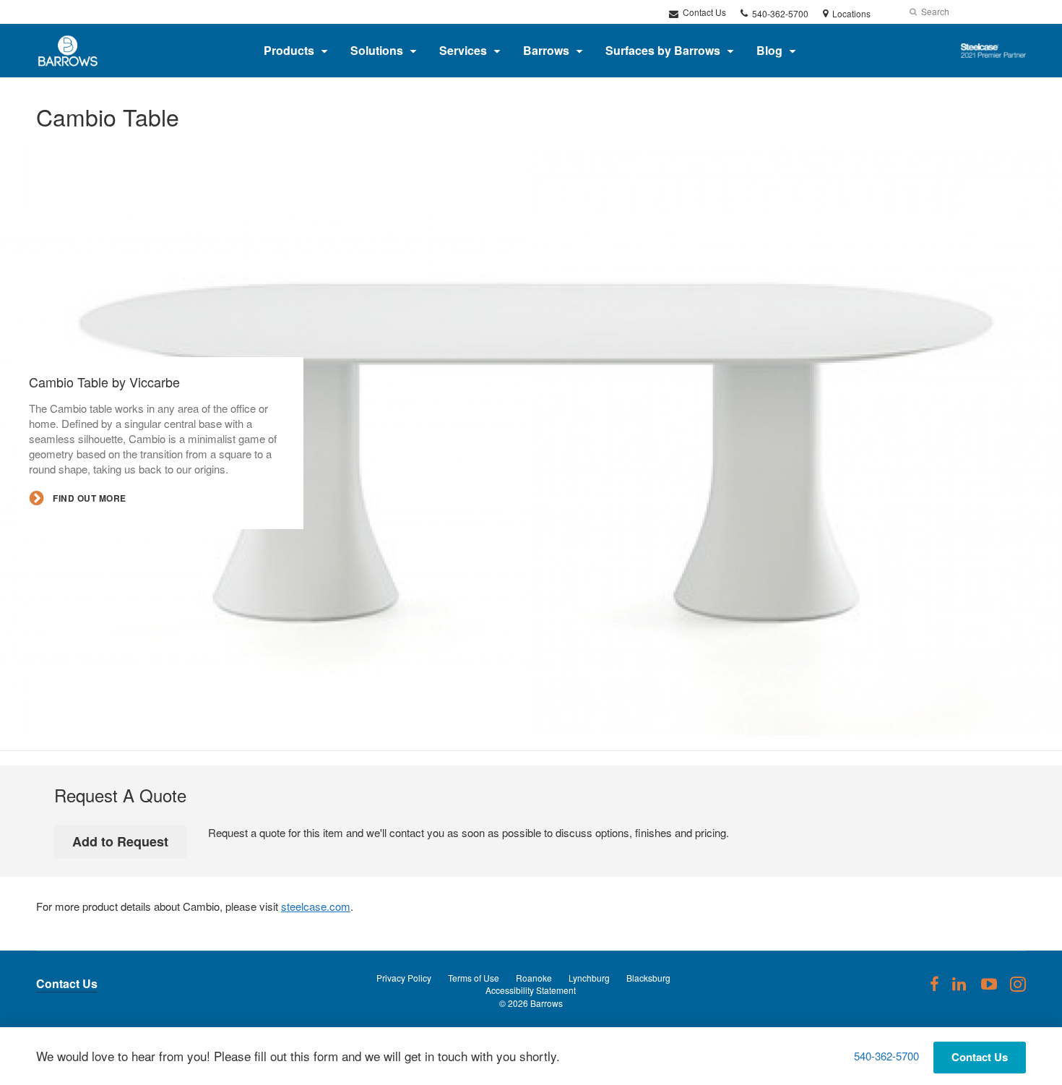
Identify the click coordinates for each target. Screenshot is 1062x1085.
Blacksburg (648, 978)
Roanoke (534, 978)
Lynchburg (589, 978)
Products (289, 50)
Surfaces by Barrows (662, 50)
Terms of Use (473, 978)
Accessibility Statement (530, 990)
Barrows (546, 50)
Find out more (88, 497)
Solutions (376, 50)
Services (463, 50)
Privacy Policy (403, 978)
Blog (769, 50)
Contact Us (703, 12)
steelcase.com (315, 906)
